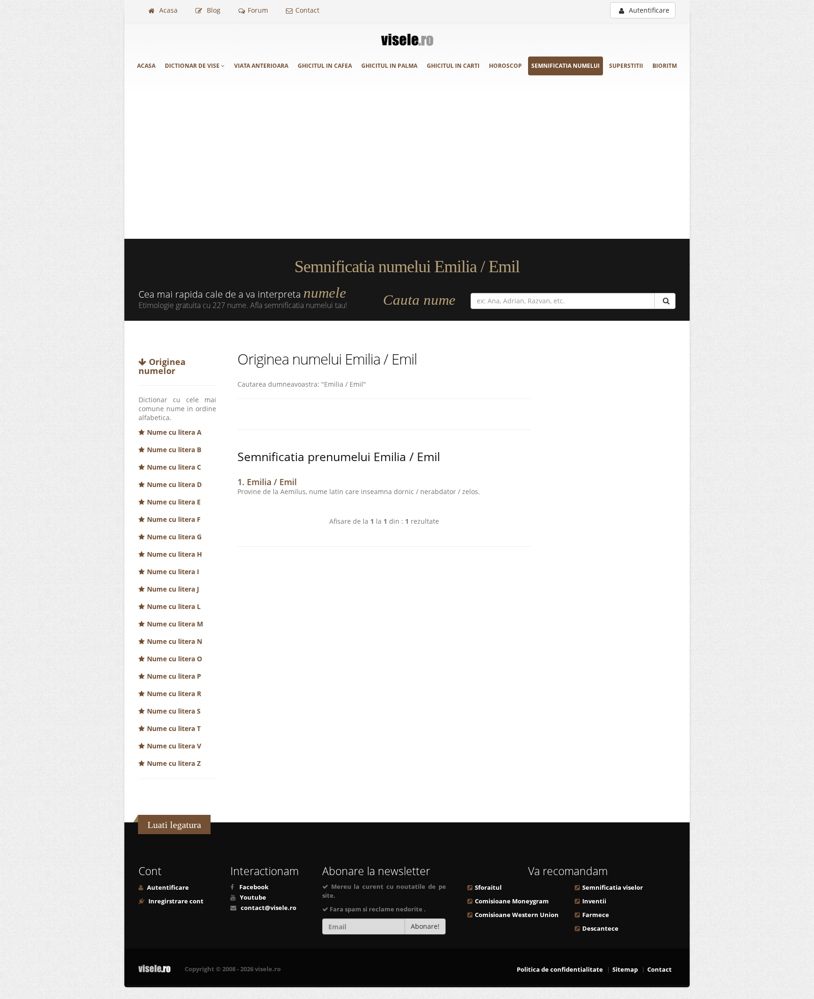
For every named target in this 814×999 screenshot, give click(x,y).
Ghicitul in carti (453, 66)
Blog (212, 10)
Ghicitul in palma (389, 66)
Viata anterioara (261, 66)
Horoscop (505, 66)
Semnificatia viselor (612, 888)
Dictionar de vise (193, 66)
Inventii (594, 901)
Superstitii (626, 66)
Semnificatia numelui (565, 66)
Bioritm (664, 66)
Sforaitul (488, 888)
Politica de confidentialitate (560, 970)
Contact (307, 10)
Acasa (167, 10)
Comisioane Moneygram (512, 901)
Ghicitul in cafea (325, 66)
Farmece (595, 915)
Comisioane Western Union (517, 915)
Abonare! (425, 926)
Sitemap (625, 970)
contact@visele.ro (268, 908)
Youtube (253, 897)
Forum (258, 10)
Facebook (254, 887)
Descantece (600, 929)
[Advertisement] (407, 168)
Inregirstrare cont (175, 901)
